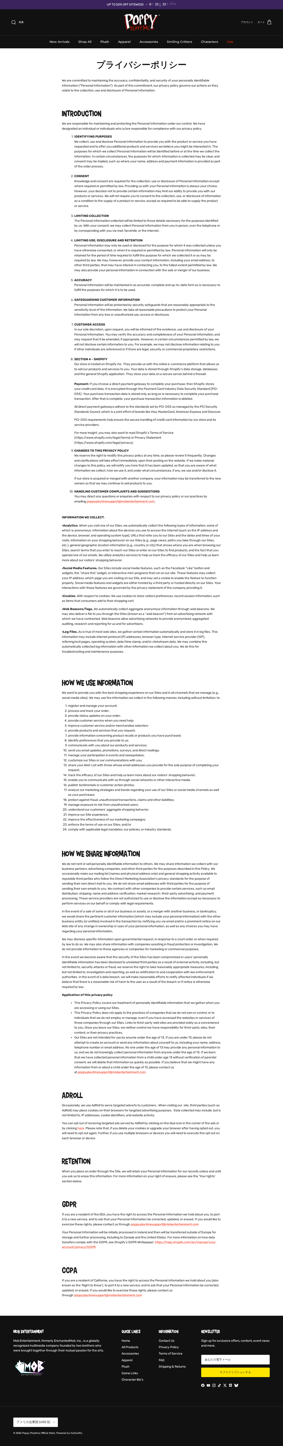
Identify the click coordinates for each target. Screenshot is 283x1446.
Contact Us (166, 1341)
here (80, 1128)
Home (126, 1341)
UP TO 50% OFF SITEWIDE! (125, 4)
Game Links (130, 1373)
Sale (230, 42)
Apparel (124, 42)
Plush (104, 42)
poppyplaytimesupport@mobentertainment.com (121, 501)
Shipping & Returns (172, 1366)
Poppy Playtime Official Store (38, 1433)
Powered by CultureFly (69, 1433)
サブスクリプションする (235, 1372)
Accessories (149, 42)
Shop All (85, 42)
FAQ (161, 1360)
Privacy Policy (169, 1347)
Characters (209, 42)
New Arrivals (59, 42)
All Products (130, 1347)
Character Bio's (132, 1380)
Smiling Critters (179, 42)
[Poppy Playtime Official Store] (141, 22)
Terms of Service (170, 1353)
